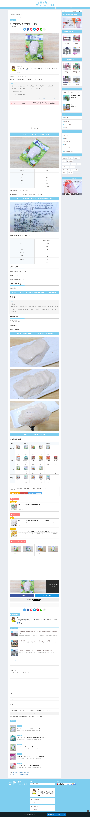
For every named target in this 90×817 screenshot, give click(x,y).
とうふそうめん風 (66, 164)
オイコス (73, 164)
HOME (19, 7)
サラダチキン (13, 660)
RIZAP (64, 161)
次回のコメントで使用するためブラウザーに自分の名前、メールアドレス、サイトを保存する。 (31, 710)
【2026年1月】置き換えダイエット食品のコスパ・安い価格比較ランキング (36, 650)
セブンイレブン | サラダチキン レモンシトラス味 (29, 728)
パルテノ (72, 166)
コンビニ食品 (67, 147)
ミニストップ (74, 169)
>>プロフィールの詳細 (23, 69)
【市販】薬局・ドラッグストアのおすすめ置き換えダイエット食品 (34, 641)
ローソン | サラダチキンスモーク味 (21, 772)
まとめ (61, 7)
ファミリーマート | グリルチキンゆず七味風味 (28, 765)
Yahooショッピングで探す (35, 493)
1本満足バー (65, 158)
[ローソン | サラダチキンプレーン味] (34, 29)
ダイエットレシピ (50, 7)
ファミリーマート (66, 169)
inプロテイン (76, 158)
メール (11, 699)
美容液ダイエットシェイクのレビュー (56, 814)
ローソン (12, 661)
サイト (11, 704)
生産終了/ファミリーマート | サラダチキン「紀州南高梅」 (31, 756)
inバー (71, 158)
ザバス (78, 164)
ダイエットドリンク (40, 7)
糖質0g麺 (70, 172)
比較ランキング (30, 7)
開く (36, 128)
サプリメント (67, 141)
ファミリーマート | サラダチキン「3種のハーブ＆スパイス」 (31, 737)
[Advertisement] (34, 116)
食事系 (65, 138)
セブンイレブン (66, 166)
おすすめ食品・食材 (68, 151)
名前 (11, 693)
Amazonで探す (15, 493)
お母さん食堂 (70, 161)
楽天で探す (23, 493)
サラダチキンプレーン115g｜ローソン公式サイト (49, 98)
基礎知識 (72, 7)
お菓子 (65, 144)
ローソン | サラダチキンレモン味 (25, 747)
